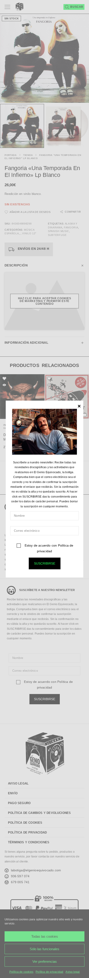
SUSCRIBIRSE (44, 563)
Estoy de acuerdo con (48, 548)
